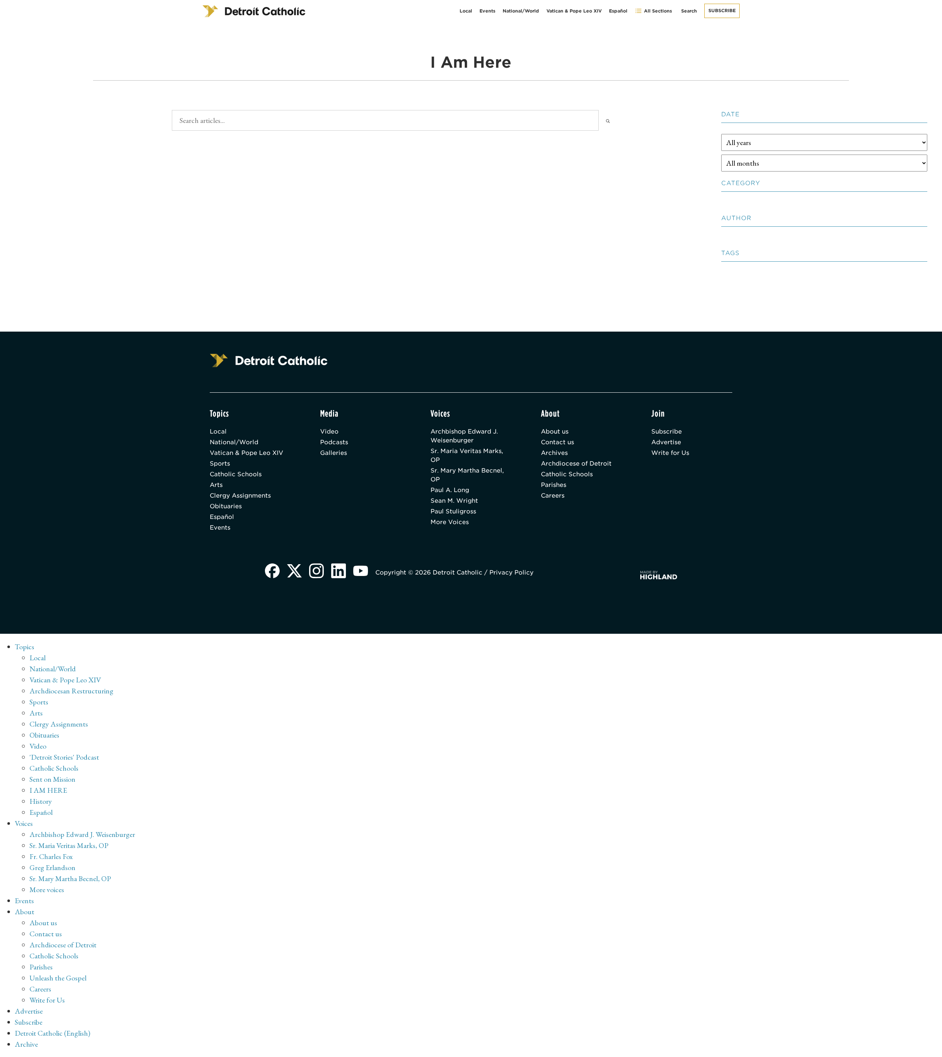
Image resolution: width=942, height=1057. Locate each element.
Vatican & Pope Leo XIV (574, 11)
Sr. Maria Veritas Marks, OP (467, 455)
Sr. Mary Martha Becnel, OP (467, 475)
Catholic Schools (236, 474)
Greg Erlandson (52, 867)
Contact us (557, 442)
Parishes (553, 484)
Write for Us (670, 452)
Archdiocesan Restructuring (71, 691)
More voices (46, 889)
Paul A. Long (450, 490)
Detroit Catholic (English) (52, 1033)
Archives (554, 452)
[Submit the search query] (607, 120)
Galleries (333, 452)
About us (555, 431)
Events (487, 11)
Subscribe (722, 10)
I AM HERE (48, 790)
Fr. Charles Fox (51, 856)
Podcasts (334, 442)
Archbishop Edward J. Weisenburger (464, 436)
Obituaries (226, 506)
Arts (216, 484)
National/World (521, 11)
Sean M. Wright (454, 500)
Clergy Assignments (240, 495)
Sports (220, 463)
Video (329, 431)
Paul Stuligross (453, 511)
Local (466, 11)
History (40, 801)
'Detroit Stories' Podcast (64, 757)
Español (618, 11)
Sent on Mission (52, 779)
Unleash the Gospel (57, 978)
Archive (26, 1044)
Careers (552, 495)
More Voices (450, 522)
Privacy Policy (511, 572)
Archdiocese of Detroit (576, 463)
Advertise (666, 442)
